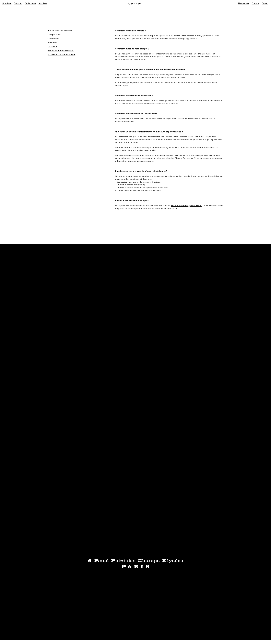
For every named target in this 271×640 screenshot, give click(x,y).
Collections (30, 3)
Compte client (54, 34)
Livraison (52, 46)
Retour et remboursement (61, 50)
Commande (53, 38)
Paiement (52, 42)
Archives (43, 3)
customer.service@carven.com (186, 205)
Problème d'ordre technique (61, 54)
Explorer (18, 3)
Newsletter (243, 3)
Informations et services (60, 30)
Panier (265, 3)
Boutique (6, 3)
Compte (255, 3)
